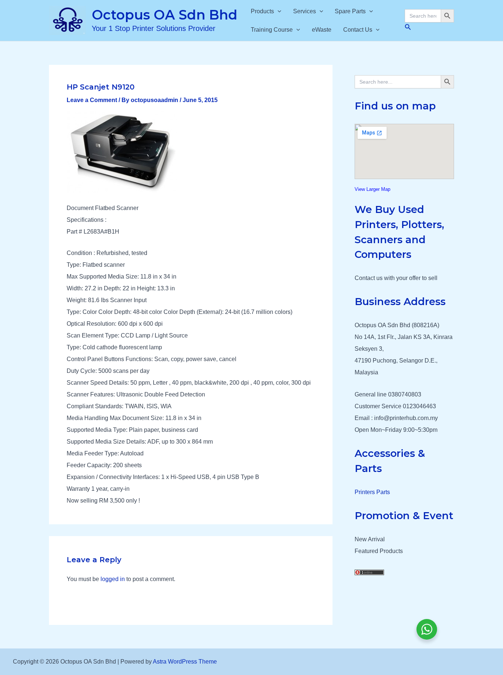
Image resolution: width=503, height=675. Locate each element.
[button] (277, 11)
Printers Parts (372, 492)
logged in (113, 579)
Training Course (272, 30)
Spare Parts (350, 11)
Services (304, 11)
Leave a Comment (92, 100)
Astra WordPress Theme (185, 661)
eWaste (321, 30)
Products (262, 11)
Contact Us (357, 30)
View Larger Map (372, 189)
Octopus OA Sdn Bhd (165, 15)
